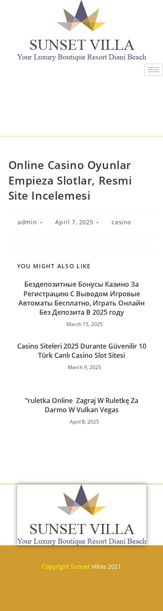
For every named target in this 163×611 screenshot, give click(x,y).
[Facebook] (32, 597)
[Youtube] (81, 597)
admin (27, 222)
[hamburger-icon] (153, 70)
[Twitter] (56, 597)
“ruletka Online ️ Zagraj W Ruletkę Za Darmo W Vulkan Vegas (81, 405)
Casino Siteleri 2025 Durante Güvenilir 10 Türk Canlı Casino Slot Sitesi (81, 350)
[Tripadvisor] (106, 597)
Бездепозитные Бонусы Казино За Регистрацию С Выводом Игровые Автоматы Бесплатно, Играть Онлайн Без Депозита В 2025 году (81, 298)
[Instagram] (130, 597)
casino (121, 222)
